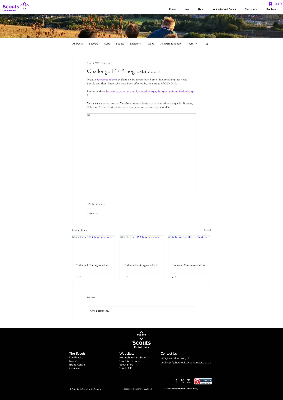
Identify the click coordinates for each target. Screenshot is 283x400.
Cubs (107, 43)
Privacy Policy (178, 388)
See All (207, 230)
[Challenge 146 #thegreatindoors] (141, 248)
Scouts (120, 43)
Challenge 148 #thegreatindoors (93, 265)
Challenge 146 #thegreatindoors (140, 265)
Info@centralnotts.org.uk (175, 358)
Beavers (93, 43)
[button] (204, 9)
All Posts (77, 43)
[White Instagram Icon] (188, 381)
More (190, 43)
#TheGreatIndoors (171, 43)
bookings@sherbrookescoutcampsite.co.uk (186, 362)
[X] (182, 381)
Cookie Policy (192, 388)
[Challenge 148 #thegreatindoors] (93, 248)
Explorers (135, 43)
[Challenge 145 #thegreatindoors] (189, 248)
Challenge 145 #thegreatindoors (188, 265)
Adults (150, 43)
